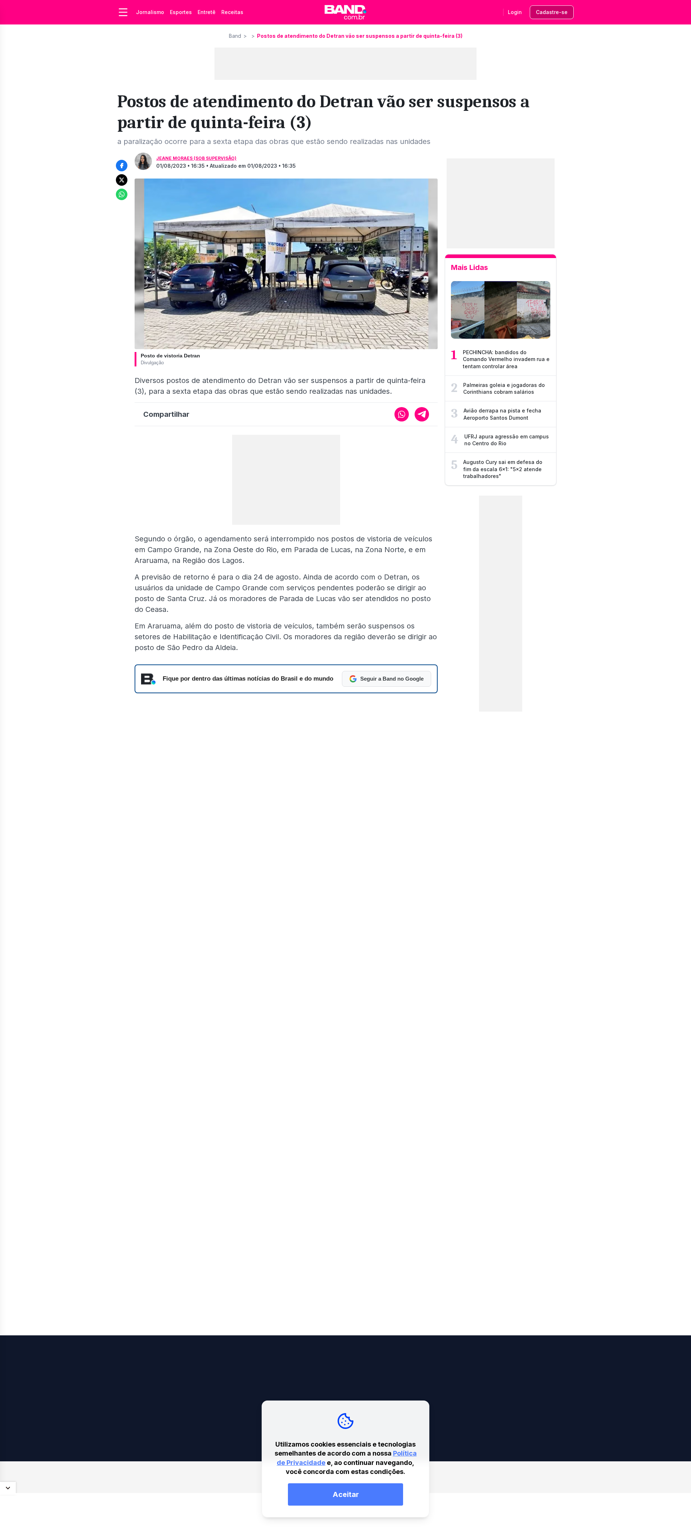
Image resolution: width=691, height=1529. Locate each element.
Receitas (232, 12)
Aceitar (346, 1494)
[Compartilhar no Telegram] (422, 414)
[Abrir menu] (123, 12)
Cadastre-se (552, 12)
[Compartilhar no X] (121, 180)
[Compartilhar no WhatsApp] (121, 194)
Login (515, 12)
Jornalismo (150, 12)
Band (235, 36)
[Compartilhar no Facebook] (121, 165)
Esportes (181, 12)
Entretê (207, 12)
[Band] (345, 12)
